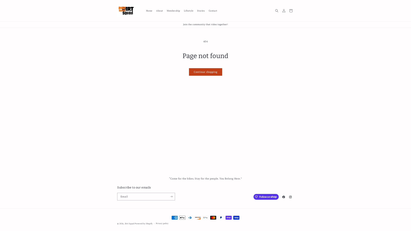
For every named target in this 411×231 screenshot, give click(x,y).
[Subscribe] (171, 196)
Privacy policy (162, 223)
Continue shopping (205, 71)
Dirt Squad (129, 223)
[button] (276, 10)
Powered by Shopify (144, 223)
